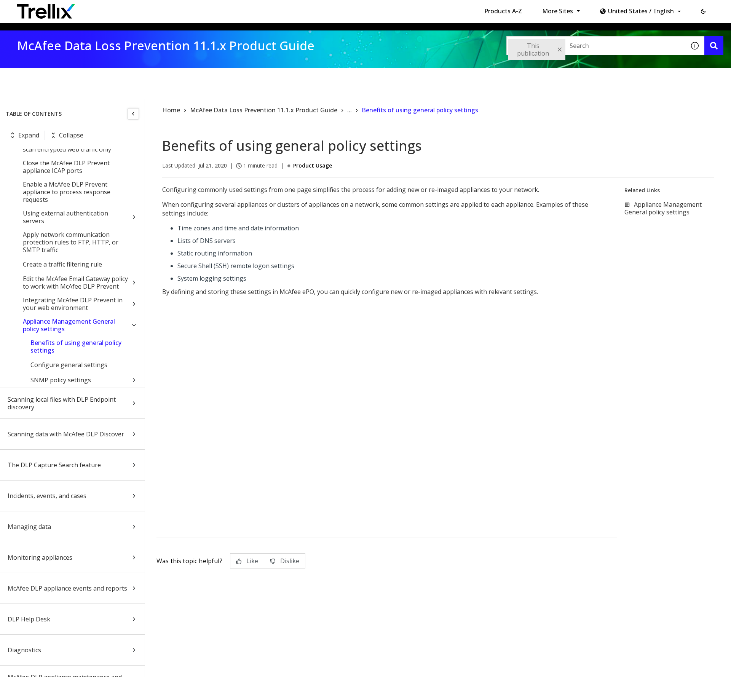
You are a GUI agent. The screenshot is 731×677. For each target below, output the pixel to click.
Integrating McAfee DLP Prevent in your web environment (73, 303)
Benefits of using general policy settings (75, 346)
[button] (703, 11)
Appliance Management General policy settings (69, 325)
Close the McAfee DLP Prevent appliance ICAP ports (66, 166)
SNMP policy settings (60, 380)
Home (171, 110)
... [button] (349, 110)
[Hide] (133, 114)
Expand (28, 135)
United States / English (641, 11)
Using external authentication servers (65, 217)
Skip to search (184, 9)
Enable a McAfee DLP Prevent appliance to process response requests (66, 191)
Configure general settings (68, 365)
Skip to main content (125, 9)
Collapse (71, 135)
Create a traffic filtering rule (62, 264)
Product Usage (312, 165)
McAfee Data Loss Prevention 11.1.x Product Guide (263, 110)
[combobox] (595, 45)
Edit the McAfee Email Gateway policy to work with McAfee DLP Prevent (75, 282)
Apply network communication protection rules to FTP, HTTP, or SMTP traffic (70, 242)
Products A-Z (503, 11)
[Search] (713, 45)
